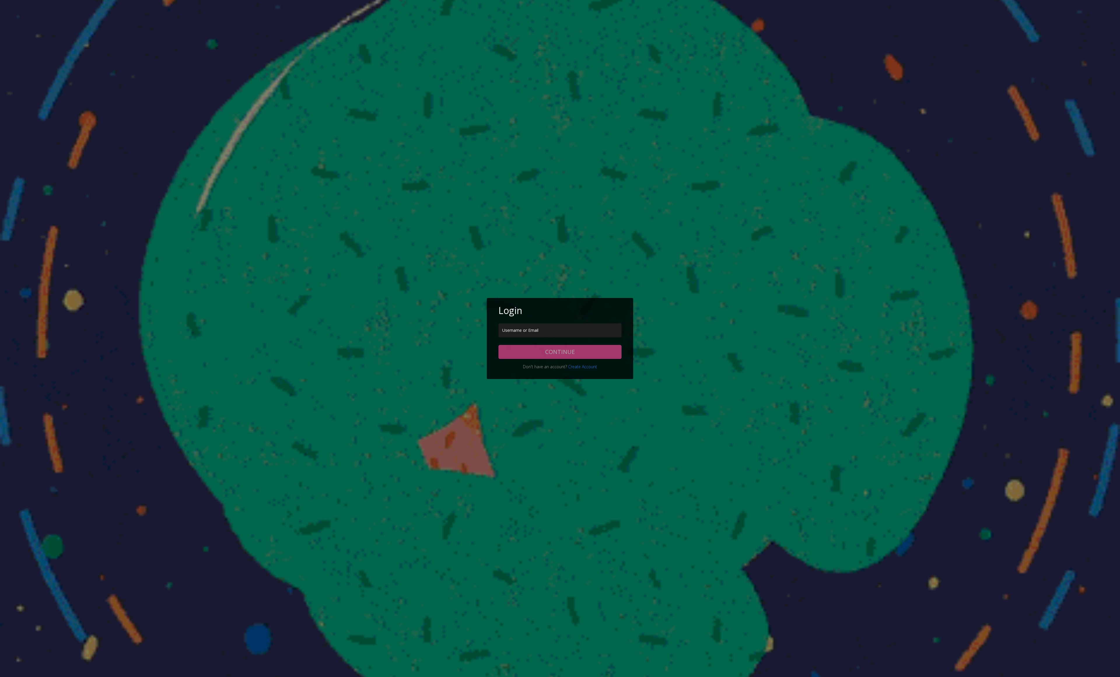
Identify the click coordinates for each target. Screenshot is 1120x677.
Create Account (582, 366)
